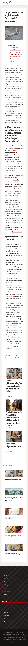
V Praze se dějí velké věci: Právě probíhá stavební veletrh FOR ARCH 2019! (13, 499)
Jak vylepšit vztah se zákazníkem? (10, 518)
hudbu (8, 339)
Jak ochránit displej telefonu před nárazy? (13, 480)
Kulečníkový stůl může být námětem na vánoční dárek (12, 554)
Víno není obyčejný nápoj (13, 445)
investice (12, 296)
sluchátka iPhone (17, 232)
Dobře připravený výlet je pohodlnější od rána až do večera (14, 386)
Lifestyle (17, 357)
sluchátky (16, 180)
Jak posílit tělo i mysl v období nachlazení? (13, 536)
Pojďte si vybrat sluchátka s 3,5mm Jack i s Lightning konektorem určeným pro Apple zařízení (16, 52)
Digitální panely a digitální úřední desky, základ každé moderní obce (14, 417)
